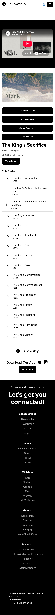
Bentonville (27, 419)
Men (27, 491)
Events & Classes (27, 448)
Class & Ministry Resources (28, 554)
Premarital (27, 525)
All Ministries (27, 500)
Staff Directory (27, 568)
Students (27, 482)
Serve (27, 453)
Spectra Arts (27, 136)
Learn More (27, 369)
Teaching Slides (27, 119)
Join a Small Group (27, 534)
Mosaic (27, 428)
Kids (27, 477)
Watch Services (27, 549)
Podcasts (27, 558)
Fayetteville (27, 424)
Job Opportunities (23, 602)
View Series (10, 161)
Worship (27, 563)
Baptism (27, 462)
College (27, 487)
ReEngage (27, 529)
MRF (17, 596)
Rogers (27, 433)
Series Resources (27, 128)
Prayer (27, 457)
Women (27, 496)
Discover (27, 520)
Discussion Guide (27, 110)
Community (27, 516)
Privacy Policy (15, 599)
